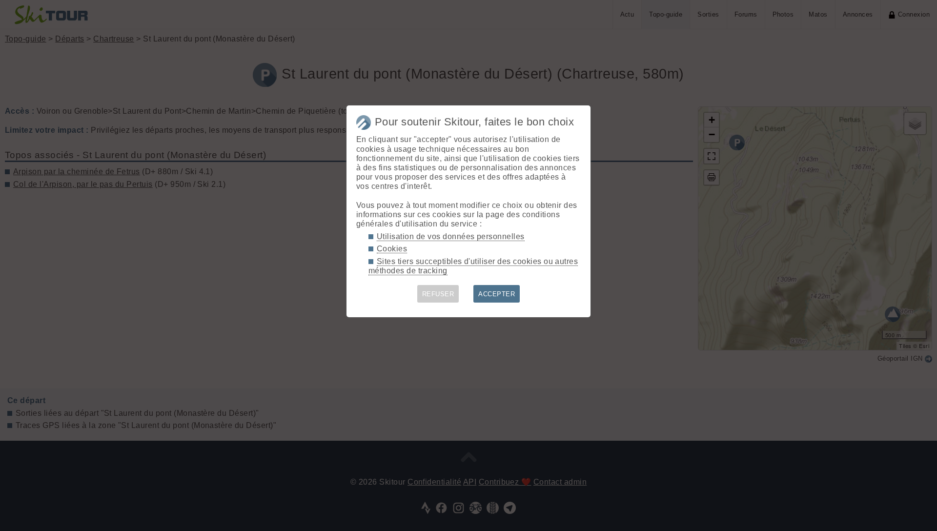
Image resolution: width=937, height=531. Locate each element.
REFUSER (438, 294)
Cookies (392, 249)
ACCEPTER (496, 294)
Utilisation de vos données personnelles (451, 236)
